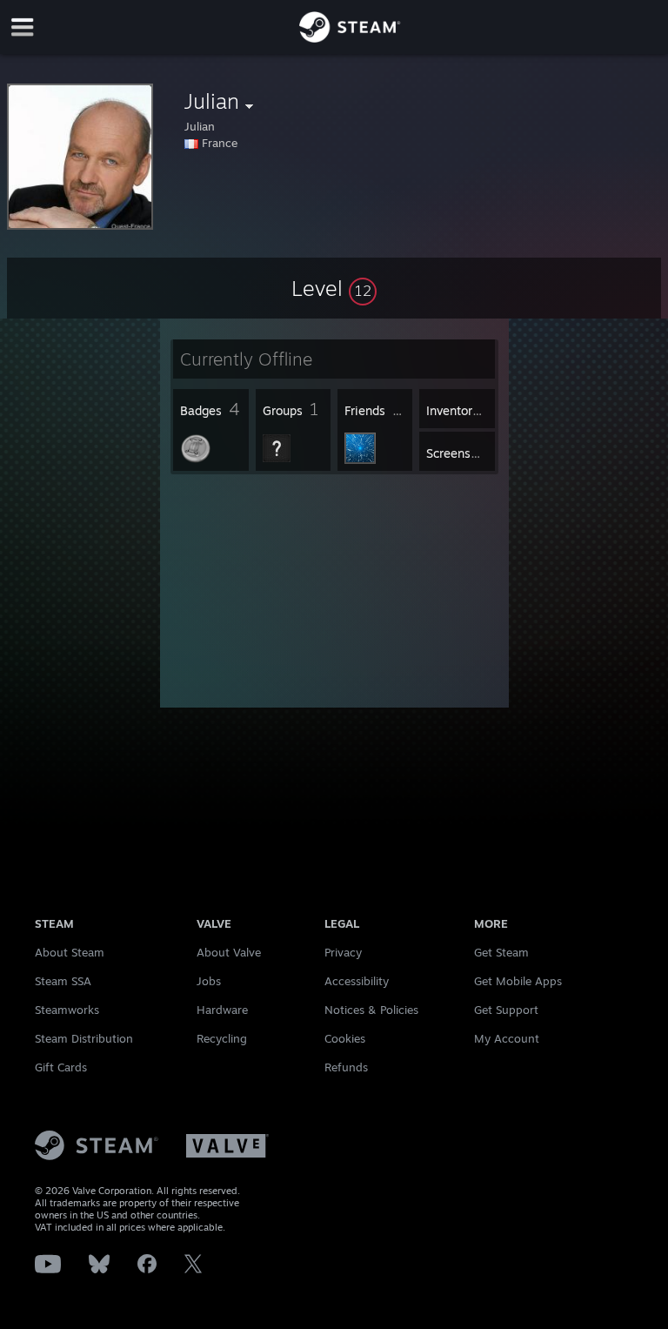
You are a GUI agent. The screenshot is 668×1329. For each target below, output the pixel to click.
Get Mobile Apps (518, 981)
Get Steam (501, 952)
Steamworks (67, 1010)
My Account (506, 1038)
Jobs (209, 981)
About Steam (69, 952)
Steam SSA (63, 981)
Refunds (346, 1067)
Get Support (506, 1010)
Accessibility (356, 981)
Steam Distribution (84, 1038)
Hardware (222, 1010)
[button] (334, 288)
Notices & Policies (371, 1010)
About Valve (229, 952)
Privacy (343, 952)
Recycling (222, 1038)
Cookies (344, 1038)
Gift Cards (61, 1067)
